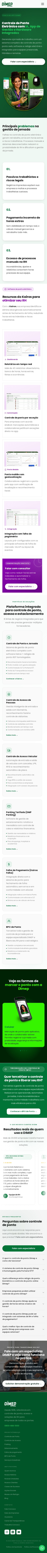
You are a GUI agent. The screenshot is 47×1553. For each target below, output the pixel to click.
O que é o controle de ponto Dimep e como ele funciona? (19, 1259)
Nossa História (10, 1475)
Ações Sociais (10, 1490)
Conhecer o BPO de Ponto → (23, 1111)
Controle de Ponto (12, 1436)
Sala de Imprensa (12, 1513)
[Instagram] (7, 1532)
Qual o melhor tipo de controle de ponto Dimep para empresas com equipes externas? (18, 1329)
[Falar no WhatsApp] (42, 1548)
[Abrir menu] (42, 3)
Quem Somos (10, 1471)
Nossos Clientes (11, 1482)
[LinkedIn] (12, 1532)
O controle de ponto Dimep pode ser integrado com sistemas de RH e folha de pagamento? (20, 1316)
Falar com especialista (23, 1248)
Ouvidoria (9, 1517)
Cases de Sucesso (12, 1486)
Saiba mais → (12, 735)
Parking (8, 1444)
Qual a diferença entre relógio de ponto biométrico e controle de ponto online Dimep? (21, 1281)
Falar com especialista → (23, 61)
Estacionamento (11, 1448)
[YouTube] (18, 1532)
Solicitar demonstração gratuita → (24, 1383)
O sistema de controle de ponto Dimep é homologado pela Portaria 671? (20, 1269)
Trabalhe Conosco (12, 1525)
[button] (20, 1050)
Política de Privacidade (32, 1547)
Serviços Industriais (12, 1460)
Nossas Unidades (12, 1479)
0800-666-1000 (12, 1425)
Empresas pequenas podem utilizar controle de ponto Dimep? (18, 1292)
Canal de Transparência (14, 1521)
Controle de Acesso (13, 1440)
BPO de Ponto (10, 1456)
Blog (6, 1498)
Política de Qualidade (14, 1547)
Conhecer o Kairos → (15, 679)
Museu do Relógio (12, 1494)
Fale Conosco (10, 1509)
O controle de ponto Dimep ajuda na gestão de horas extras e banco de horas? (19, 1304)
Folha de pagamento (13, 1452)
